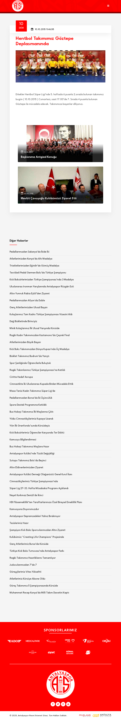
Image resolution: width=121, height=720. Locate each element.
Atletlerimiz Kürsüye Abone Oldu (27, 579)
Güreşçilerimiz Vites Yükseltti (25, 572)
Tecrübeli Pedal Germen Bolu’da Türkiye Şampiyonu (38, 272)
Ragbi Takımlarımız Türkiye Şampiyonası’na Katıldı (37, 370)
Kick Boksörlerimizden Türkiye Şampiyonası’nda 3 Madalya (42, 279)
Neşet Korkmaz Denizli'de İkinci (26, 495)
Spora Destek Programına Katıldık (28, 405)
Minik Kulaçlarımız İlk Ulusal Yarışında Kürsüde (34, 328)
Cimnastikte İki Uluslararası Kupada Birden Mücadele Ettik (41, 384)
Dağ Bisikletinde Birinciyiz (23, 321)
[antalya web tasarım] (84, 715)
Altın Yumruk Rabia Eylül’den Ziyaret (30, 293)
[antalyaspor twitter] (58, 704)
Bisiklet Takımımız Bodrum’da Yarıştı (29, 356)
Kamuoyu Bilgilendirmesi (23, 439)
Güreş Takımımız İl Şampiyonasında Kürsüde (34, 586)
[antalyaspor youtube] (68, 704)
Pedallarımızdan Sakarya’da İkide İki (29, 252)
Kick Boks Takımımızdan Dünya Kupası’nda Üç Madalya (39, 349)
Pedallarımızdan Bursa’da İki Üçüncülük (31, 398)
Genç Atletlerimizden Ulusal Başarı (29, 307)
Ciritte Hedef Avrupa (21, 377)
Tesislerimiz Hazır (19, 523)
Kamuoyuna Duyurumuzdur (24, 509)
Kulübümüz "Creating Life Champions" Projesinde (37, 537)
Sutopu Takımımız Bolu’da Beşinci (28, 460)
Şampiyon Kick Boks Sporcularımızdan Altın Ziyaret (37, 530)
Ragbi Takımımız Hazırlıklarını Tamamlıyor (33, 558)
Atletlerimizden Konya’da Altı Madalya (31, 259)
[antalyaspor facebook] (53, 704)
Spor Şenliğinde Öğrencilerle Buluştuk (30, 363)
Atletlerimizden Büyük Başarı (25, 342)
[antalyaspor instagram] (63, 704)
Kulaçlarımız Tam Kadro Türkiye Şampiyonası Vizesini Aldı (41, 314)
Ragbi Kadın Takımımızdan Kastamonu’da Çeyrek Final (40, 335)
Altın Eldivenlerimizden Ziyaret (26, 467)
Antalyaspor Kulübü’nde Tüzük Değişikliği (32, 453)
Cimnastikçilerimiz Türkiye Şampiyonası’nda (34, 481)
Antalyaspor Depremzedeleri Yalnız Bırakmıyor (35, 516)
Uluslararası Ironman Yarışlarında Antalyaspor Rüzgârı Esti (42, 286)
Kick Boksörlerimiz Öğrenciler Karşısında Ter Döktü (37, 432)
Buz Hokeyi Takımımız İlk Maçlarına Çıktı (31, 412)
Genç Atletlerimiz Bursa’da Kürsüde (29, 544)
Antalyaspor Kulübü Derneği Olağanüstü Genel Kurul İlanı (41, 474)
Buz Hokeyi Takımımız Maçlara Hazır (29, 446)
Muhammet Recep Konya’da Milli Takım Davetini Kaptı (39, 593)
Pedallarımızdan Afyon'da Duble (27, 300)
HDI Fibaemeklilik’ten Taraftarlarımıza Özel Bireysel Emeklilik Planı (46, 502)
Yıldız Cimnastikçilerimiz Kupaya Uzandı (31, 419)
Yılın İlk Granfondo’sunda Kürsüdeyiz (30, 426)
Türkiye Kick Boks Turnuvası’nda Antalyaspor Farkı (37, 551)
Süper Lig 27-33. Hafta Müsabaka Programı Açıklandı (39, 488)
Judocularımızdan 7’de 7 (23, 565)
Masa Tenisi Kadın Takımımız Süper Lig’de (32, 391)
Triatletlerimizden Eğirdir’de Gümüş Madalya (34, 266)
